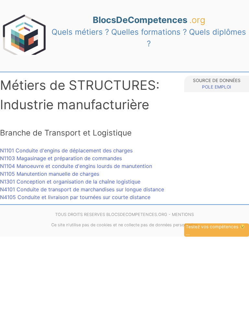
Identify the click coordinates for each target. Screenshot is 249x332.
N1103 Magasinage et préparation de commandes (61, 158)
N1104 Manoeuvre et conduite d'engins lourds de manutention (76, 166)
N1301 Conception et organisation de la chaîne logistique (70, 181)
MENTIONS (183, 214)
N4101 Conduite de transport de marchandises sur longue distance (82, 189)
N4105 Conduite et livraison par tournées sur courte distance (75, 197)
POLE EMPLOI (216, 86)
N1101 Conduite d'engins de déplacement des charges (66, 150)
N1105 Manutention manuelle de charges (49, 174)
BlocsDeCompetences (149, 20)
